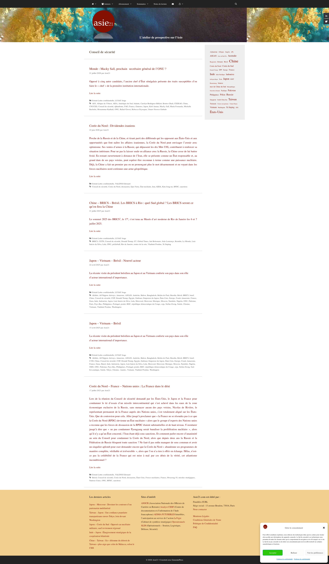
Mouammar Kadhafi (105, 109)
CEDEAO (178, 103)
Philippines (107, 304)
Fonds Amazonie (183, 298)
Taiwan (232, 99)
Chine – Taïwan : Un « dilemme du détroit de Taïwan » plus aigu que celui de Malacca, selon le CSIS (111, 544)
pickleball (116, 244)
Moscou (164, 301)
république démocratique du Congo (146, 304)
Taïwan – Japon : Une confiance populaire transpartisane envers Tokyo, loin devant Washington (108, 516)
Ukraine (186, 304)
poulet (123, 304)
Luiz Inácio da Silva (122, 301)
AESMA (157, 514)
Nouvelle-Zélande (215, 91)
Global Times (143, 241)
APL (232, 52)
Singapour (213, 100)
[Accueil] (94, 4)
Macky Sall (164, 106)
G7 (135, 241)
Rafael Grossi (125, 109)
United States (233, 104)
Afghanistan (213, 52)
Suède (179, 304)
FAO (126, 106)
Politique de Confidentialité (205, 523)
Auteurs (107, 4)
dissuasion (125, 186)
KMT (232, 79)
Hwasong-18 (172, 477)
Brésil (179, 295)
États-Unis (164, 298)
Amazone (120, 295)
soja (162, 304)
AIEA (115, 103)
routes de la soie (140, 244)
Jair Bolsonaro (155, 241)
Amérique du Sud (125, 103)
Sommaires (141, 4)
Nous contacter (200, 509)
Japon (145, 106)
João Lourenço (168, 241)
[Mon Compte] (181, 4)
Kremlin (178, 241)
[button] (324, 527)
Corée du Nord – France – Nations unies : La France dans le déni (129, 386)
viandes (123, 369)
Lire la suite (94, 93)
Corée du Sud (228, 66)
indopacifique (214, 79)
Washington (116, 307)
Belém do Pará (163, 295)
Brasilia (173, 295)
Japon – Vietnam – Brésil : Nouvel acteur (115, 260)
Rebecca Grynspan (139, 109)
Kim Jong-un (167, 186)
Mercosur (148, 301)
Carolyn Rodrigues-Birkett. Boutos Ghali (157, 103)
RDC (129, 304)
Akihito (95, 295)
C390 (91, 361)
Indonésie (103, 301)
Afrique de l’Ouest (104, 103)
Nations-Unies (95, 480)
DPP (220, 70)
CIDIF (171, 506)
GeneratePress (177, 559)
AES (94, 103)
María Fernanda (176, 106)
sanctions (183, 186)
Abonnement (123, 4)
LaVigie (177, 518)
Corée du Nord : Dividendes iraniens (112, 126)
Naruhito (172, 301)
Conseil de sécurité (105, 106)
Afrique (221, 52)
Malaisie (220, 83)
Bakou (143, 295)
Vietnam (92, 307)
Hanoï (103, 364)
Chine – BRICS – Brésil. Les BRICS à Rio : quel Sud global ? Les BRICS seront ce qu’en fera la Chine (141, 205)
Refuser (294, 552)
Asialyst (164, 506)
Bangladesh (151, 295)
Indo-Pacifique (220, 74)
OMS (91, 367)
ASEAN (128, 295)
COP (113, 298)
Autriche (136, 295)
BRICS (95, 241)
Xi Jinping (167, 244)
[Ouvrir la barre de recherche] (236, 4)
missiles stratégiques (187, 477)
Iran (153, 186)
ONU (117, 109)
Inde (96, 301)
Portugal (116, 304)
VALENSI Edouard (122, 183)
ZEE (237, 107)
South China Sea (222, 100)
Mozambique (231, 87)
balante (137, 103)
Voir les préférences (315, 552)
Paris (91, 304)
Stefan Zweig (171, 304)
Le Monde (186, 241)
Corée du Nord (114, 186)
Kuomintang (213, 83)
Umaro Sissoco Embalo (157, 109)
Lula (104, 244)
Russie (229, 94)
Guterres (139, 106)
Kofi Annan (154, 106)
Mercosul (139, 301)
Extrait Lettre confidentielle (103, 100)
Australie (232, 55)
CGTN (101, 241)
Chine (185, 103)
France (132, 106)
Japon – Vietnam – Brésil (105, 323)
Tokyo (108, 369)
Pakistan (192, 301)
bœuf (192, 295)
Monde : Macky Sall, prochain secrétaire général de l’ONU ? (127, 69)
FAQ (195, 527)
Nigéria (179, 301)
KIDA (158, 186)
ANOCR (145, 503)
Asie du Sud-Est (222, 56)
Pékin (222, 94)
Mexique (156, 301)
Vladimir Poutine (155, 244)
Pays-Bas (98, 304)
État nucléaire (145, 186)
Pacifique (224, 90)
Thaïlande (213, 104)
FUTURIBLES (168, 514)
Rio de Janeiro (127, 244)
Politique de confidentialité (285, 559)
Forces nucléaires (153, 477)
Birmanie (220, 62)
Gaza (91, 301)
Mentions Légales (201, 516)
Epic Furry (135, 186)
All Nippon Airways (107, 295)
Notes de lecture (160, 4)
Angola (227, 52)
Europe (172, 298)
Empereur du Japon (151, 298)
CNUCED (93, 106)
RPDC (176, 186)
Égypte (131, 298)
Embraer (138, 298)
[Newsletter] (172, 4)
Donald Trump (127, 241)
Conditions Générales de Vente (207, 519)
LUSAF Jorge (120, 100)
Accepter (272, 552)
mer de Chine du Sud (218, 86)
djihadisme (119, 106)
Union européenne (223, 104)
